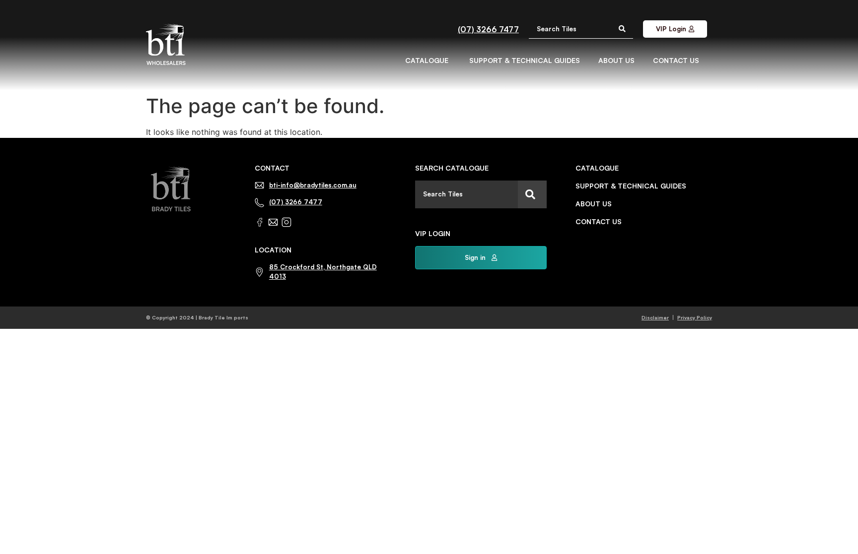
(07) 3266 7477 (488, 29)
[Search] (532, 194)
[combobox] (466, 194)
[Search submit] (622, 28)
